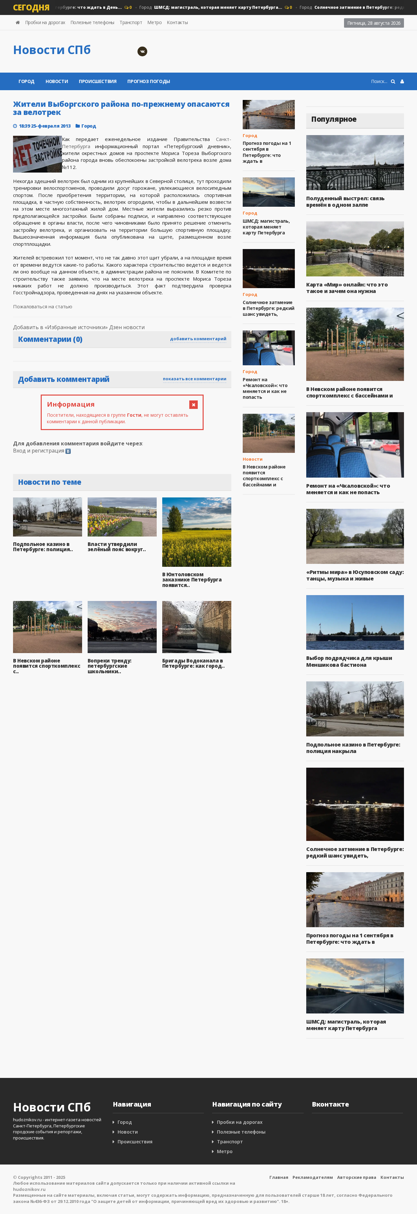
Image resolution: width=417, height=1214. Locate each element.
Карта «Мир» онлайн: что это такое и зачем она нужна (347, 288)
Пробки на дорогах (45, 22)
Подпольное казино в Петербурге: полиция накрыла (353, 748)
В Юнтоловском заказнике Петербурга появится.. (192, 579)
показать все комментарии (194, 379)
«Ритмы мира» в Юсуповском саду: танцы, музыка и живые (355, 575)
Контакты (177, 22)
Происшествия (97, 81)
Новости (57, 81)
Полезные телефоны (92, 22)
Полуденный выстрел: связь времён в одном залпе (345, 201)
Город (199, 7)
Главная (278, 1177)
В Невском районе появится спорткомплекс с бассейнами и (264, 476)
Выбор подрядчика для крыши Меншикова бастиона (349, 661)
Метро (154, 22)
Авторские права (356, 1177)
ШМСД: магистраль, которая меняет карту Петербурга (266, 227)
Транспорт (131, 22)
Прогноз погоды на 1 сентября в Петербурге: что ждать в (267, 152)
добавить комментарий (198, 339)
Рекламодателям (313, 1177)
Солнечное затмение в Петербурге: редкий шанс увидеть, (269, 308)
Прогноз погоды (148, 81)
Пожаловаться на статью (42, 306)
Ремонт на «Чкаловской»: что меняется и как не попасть (265, 388)
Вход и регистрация (38, 450)
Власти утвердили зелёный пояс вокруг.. (117, 547)
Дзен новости (127, 327)
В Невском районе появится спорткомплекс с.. (46, 666)
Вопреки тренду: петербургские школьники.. (110, 666)
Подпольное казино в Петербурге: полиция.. (43, 547)
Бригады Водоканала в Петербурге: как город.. (193, 663)
